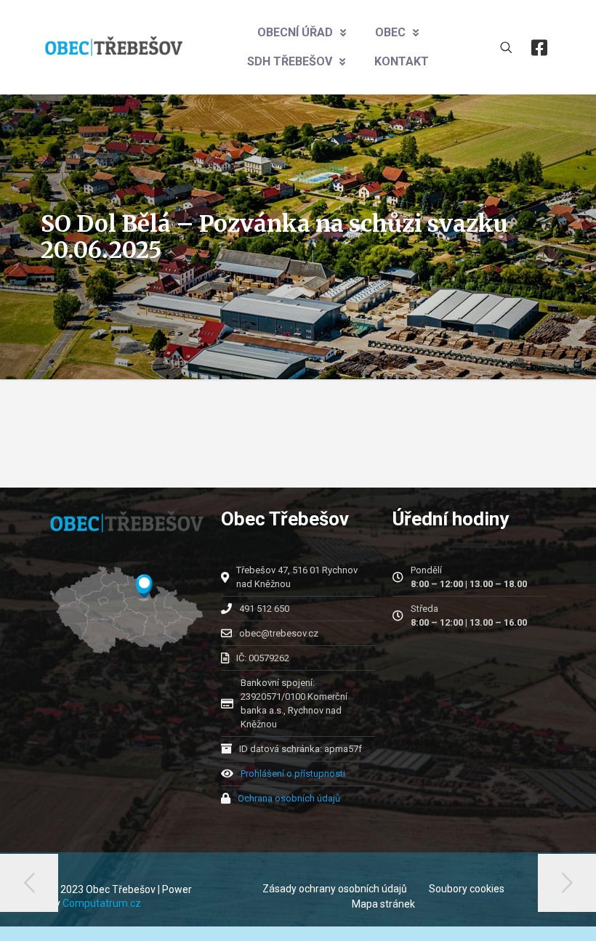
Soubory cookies (466, 888)
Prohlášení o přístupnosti (293, 773)
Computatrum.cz (102, 903)
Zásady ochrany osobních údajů (334, 888)
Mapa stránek (383, 904)
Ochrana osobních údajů (289, 798)
